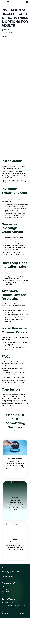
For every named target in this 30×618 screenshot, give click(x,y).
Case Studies (5, 591)
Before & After (6, 589)
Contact (4, 594)
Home (3, 586)
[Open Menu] (27, 2)
